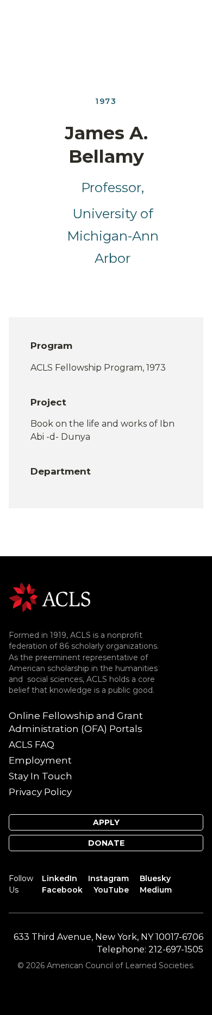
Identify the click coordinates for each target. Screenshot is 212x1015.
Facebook (62, 890)
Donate (106, 843)
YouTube (111, 890)
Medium (156, 890)
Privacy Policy (40, 791)
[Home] (49, 597)
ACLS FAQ (31, 744)
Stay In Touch (40, 776)
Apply (106, 822)
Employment (40, 760)
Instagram (108, 878)
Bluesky (155, 878)
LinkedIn (59, 878)
